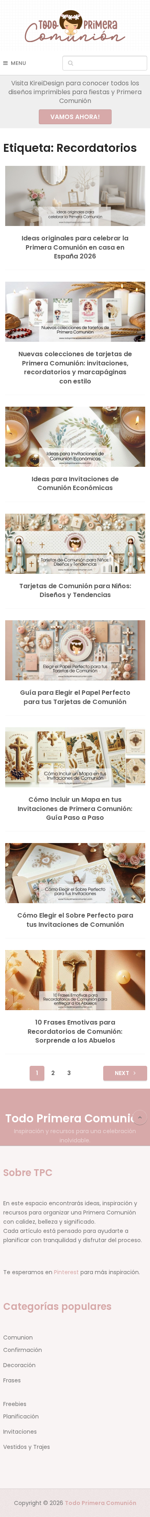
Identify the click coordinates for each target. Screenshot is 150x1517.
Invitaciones (20, 1432)
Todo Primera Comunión (75, 1118)
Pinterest (66, 1272)
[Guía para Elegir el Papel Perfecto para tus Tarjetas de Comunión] (75, 650)
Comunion (18, 1337)
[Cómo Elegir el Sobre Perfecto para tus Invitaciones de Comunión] (75, 873)
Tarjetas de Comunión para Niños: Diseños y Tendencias (75, 590)
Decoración (19, 1365)
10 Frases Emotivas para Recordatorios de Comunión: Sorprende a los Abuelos (75, 1031)
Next (122, 1073)
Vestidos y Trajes (26, 1447)
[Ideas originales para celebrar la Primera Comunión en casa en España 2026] (75, 196)
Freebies (14, 1404)
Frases (12, 1380)
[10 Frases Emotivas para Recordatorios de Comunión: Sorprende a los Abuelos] (75, 980)
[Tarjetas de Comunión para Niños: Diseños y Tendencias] (75, 544)
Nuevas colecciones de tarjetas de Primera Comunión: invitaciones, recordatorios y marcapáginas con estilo (75, 367)
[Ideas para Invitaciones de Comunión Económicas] (75, 437)
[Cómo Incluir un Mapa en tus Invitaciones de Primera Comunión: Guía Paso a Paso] (75, 757)
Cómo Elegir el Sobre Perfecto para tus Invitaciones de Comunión (75, 920)
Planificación (21, 1416)
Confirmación (22, 1350)
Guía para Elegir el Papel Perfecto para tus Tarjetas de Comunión (75, 697)
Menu (18, 63)
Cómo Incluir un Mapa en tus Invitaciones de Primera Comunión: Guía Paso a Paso (75, 808)
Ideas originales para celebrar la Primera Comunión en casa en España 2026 (75, 247)
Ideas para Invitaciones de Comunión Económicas (75, 483)
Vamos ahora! (75, 117)
